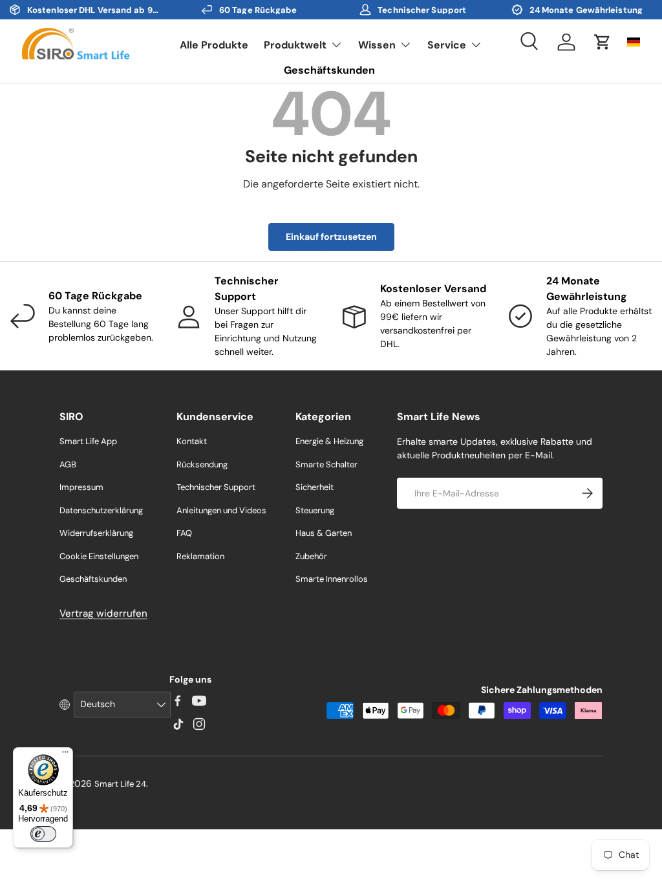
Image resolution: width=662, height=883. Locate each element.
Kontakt (191, 441)
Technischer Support (215, 487)
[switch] (43, 834)
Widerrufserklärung (96, 532)
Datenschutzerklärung (101, 510)
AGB (67, 464)
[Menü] (65, 755)
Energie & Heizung (329, 441)
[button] (602, 42)
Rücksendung (202, 464)
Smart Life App (88, 441)
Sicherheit (314, 487)
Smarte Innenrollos (331, 578)
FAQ (184, 532)
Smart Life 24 (120, 783)
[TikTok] (177, 724)
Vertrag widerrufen (103, 613)
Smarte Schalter (326, 464)
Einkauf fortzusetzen (331, 236)
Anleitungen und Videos (221, 510)
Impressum (81, 487)
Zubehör (311, 556)
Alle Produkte (214, 45)
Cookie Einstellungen (98, 556)
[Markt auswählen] (633, 42)
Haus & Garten (323, 532)
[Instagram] (199, 724)
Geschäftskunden (329, 70)
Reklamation (200, 556)
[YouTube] (199, 700)
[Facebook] (177, 700)
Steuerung (314, 510)
